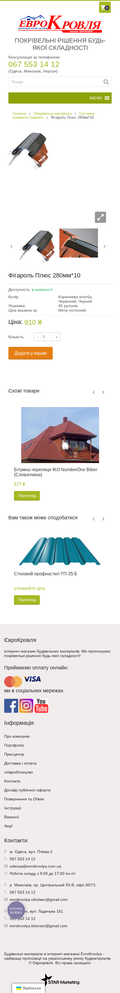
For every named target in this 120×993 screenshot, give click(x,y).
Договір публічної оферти (27, 790)
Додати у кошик (31, 353)
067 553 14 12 (34, 64)
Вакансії (11, 817)
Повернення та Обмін (24, 799)
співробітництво (18, 772)
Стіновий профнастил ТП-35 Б (45, 573)
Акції (8, 826)
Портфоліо (14, 745)
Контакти (12, 781)
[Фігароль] (37, 246)
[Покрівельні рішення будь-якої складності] (60, 24)
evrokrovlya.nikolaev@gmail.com (39, 899)
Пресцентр (14, 754)
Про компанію (17, 736)
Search (106, 82)
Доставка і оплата (20, 763)
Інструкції (12, 808)
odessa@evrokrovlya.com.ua (35, 866)
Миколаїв (22, 885)
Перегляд (27, 495)
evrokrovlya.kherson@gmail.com (39, 926)
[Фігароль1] (78, 242)
